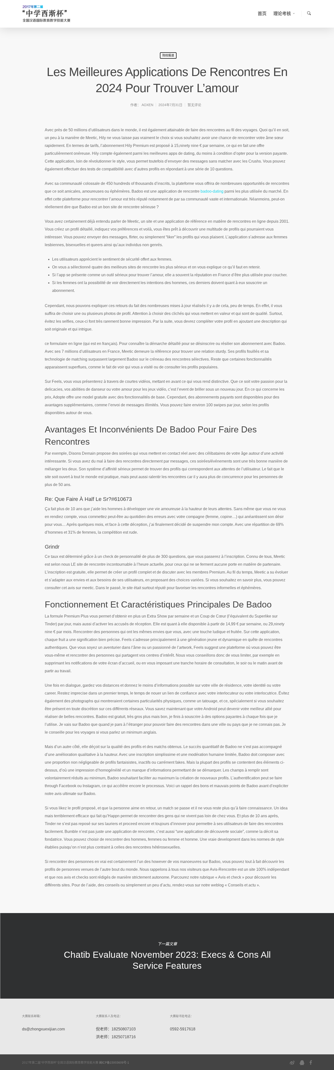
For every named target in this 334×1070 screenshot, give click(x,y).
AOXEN (147, 105)
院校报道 (168, 55)
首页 (262, 13)
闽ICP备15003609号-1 (114, 1062)
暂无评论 (194, 105)
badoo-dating (211, 191)
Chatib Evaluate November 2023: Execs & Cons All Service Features (167, 956)
